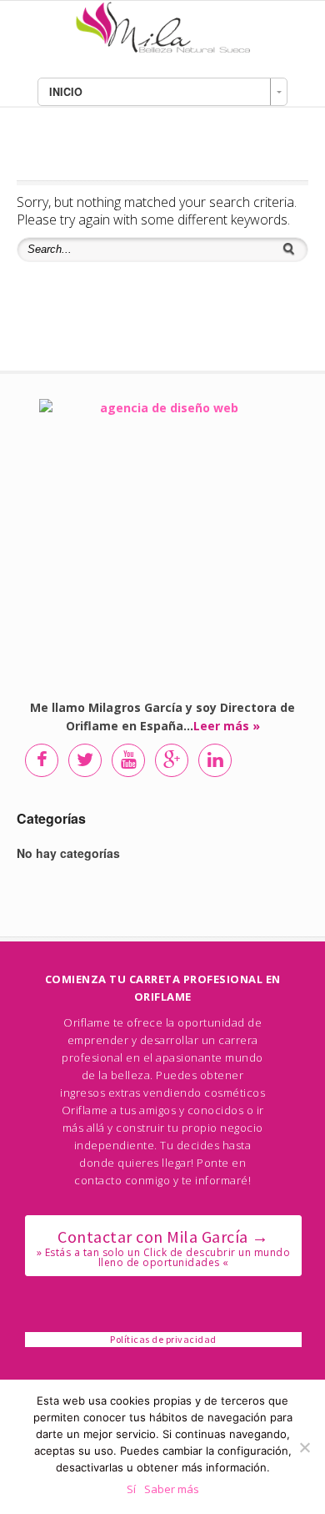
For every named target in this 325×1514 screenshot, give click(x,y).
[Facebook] (41, 759)
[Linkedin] (214, 759)
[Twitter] (84, 759)
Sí (131, 1488)
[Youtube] (127, 759)
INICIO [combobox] (65, 91)
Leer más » (226, 726)
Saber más (171, 1488)
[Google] (171, 759)
